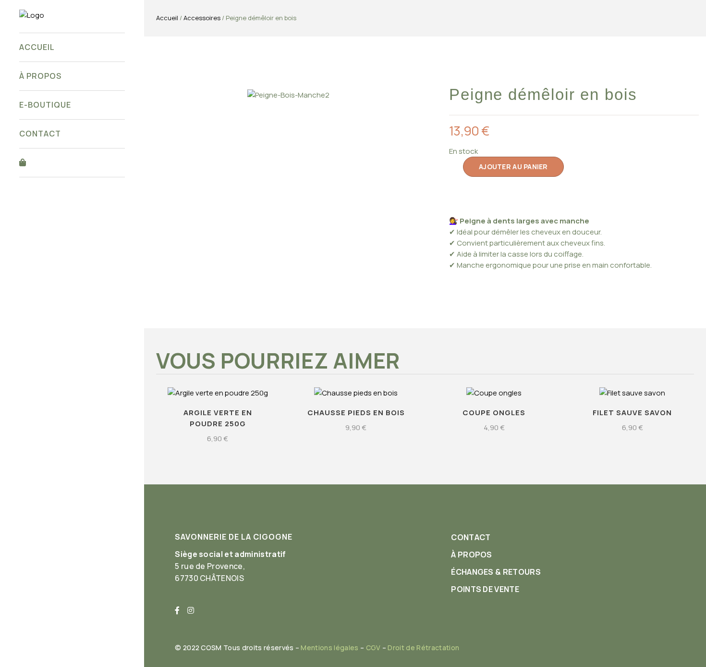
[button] (165, 94)
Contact (470, 537)
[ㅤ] (72, 162)
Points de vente (485, 589)
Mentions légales (329, 647)
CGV (373, 647)
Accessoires (201, 17)
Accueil (167, 17)
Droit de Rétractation (423, 647)
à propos (471, 554)
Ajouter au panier (513, 166)
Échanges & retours (496, 572)
